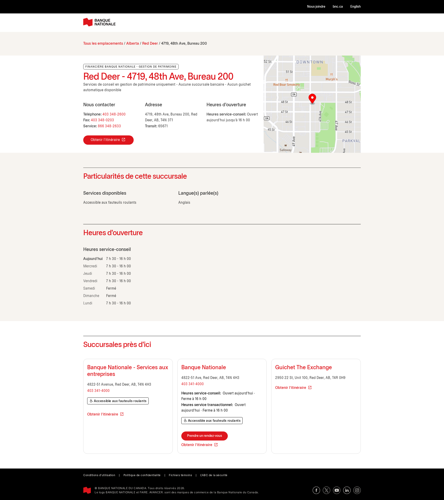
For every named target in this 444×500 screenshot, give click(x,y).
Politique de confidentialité (142, 475)
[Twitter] (326, 490)
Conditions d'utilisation (99, 475)
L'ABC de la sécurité (214, 475)
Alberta (132, 43)
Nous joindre (316, 6)
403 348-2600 (114, 114)
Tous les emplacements (103, 43)
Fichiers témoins (180, 475)
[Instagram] (357, 490)
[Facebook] (316, 490)
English (355, 6)
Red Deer (150, 43)
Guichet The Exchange (303, 367)
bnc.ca (338, 6)
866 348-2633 (109, 126)
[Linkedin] (347, 490)
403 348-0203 (102, 120)
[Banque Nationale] (99, 22)
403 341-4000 (98, 391)
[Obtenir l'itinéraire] (312, 104)
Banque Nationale (203, 367)
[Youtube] (336, 490)
